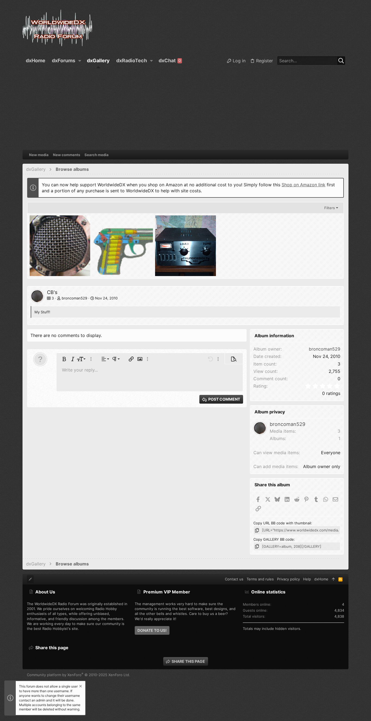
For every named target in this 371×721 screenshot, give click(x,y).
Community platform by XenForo (78, 675)
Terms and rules (260, 579)
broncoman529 (74, 298)
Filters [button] (329, 208)
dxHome (321, 579)
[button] (80, 61)
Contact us (234, 579)
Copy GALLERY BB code (273, 539)
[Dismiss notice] (80, 686)
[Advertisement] (185, 109)
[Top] (333, 579)
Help (307, 579)
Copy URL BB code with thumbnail (282, 523)
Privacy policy (288, 579)
